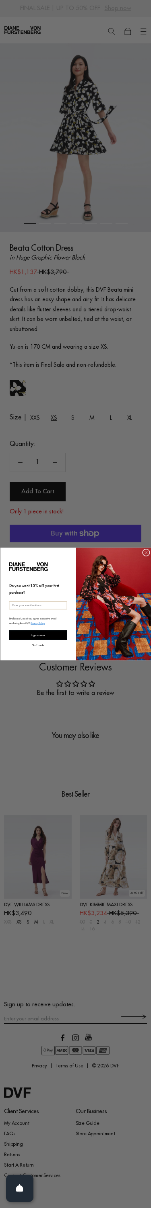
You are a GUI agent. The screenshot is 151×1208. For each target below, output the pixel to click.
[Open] (19, 1188)
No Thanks (38, 645)
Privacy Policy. (38, 623)
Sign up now (38, 635)
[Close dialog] (146, 552)
